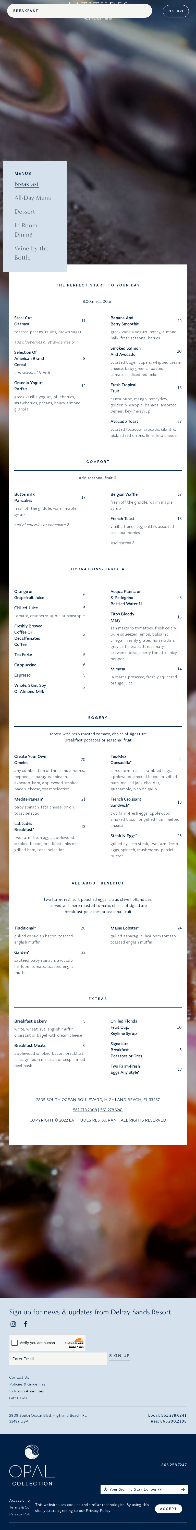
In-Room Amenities (26, 1391)
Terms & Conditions (26, 1507)
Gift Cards (18, 1397)
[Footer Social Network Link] (13, 1324)
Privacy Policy (21, 1514)
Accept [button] (168, 1509)
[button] (144, 1489)
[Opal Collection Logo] (52, 1465)
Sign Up (119, 1356)
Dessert (25, 211)
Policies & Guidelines (27, 1384)
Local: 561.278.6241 (167, 1415)
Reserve (175, 11)
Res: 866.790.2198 (169, 1421)
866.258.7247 (174, 1464)
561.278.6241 (111, 1109)
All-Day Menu (33, 197)
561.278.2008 (85, 1109)
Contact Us (19, 1377)
